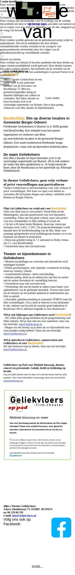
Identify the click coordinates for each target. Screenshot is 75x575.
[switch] (1, 33)
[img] (37, 10)
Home (37, 566)
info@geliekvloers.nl (30, 324)
